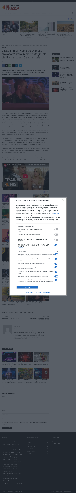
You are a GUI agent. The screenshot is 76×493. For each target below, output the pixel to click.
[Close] (63, 200)
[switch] (56, 229)
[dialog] (38, 246)
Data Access (38, 292)
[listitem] (38, 226)
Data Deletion (29, 292)
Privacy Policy (46, 292)
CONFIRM (27, 287)
